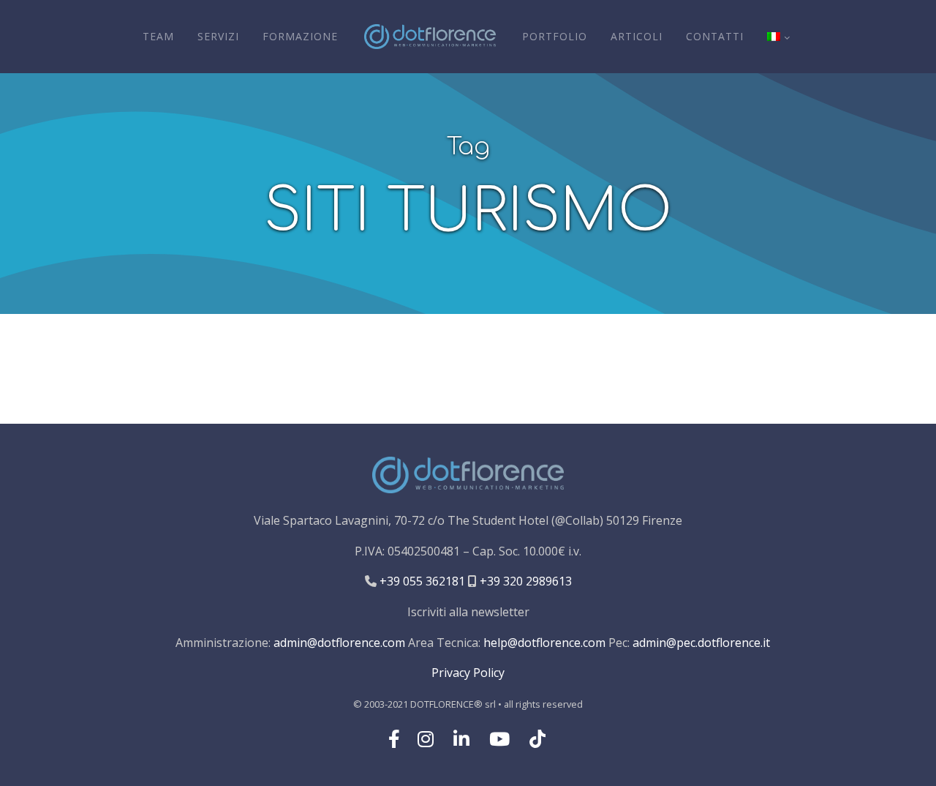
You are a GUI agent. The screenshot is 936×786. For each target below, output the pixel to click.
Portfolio (554, 36)
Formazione (300, 36)
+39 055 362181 (421, 581)
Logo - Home (430, 37)
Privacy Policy (468, 673)
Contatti (715, 36)
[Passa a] (778, 36)
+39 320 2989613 (524, 581)
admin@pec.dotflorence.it (701, 643)
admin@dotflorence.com (339, 643)
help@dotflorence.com (544, 643)
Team (158, 36)
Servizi (218, 36)
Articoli (637, 36)
